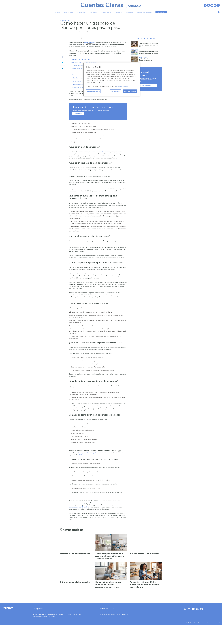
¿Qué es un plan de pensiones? (80, 59)
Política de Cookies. (122, 86)
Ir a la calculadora (145, 85)
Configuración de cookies (93, 91)
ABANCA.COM (161, 12)
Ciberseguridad (82, 12)
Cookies (204, 622)
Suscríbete (78, 113)
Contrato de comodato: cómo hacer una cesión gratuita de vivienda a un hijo (148, 45)
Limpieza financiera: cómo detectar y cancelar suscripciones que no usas (108, 584)
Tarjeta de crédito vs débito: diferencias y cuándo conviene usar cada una (144, 584)
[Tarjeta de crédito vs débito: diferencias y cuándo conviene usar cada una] (146, 571)
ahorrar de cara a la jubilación (100, 152)
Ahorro (58, 12)
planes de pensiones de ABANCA (79, 507)
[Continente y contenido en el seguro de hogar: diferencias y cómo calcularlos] (111, 542)
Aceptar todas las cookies (130, 91)
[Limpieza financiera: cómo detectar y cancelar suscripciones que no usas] (111, 571)
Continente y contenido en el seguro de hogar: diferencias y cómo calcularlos (109, 556)
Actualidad (94, 12)
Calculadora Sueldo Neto (144, 12)
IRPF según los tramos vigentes (87, 453)
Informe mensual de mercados (75, 553)
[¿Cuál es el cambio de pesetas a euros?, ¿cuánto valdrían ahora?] (135, 59)
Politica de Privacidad (194, 622)
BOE (80, 455)
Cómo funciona (68, 12)
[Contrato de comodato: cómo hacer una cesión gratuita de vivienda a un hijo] (135, 44)
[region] (111, 79)
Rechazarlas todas (115, 91)
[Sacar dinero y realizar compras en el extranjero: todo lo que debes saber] (135, 52)
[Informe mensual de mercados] (76, 542)
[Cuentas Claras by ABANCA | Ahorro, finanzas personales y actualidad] (111, 5)
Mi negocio (129, 12)
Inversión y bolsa (106, 12)
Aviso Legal (184, 622)
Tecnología (118, 12)
